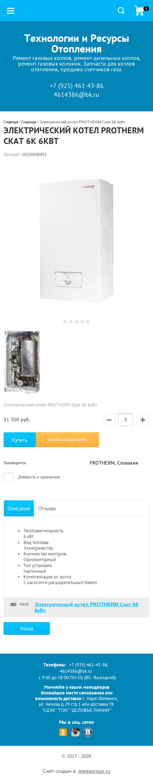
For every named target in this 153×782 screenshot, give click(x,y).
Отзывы (47, 508)
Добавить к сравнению (38, 476)
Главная (11, 122)
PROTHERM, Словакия (114, 463)
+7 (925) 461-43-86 (77, 86)
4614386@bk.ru (76, 94)
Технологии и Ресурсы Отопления (76, 43)
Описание (18, 508)
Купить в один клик (67, 440)
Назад (26, 628)
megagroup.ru (94, 771)
